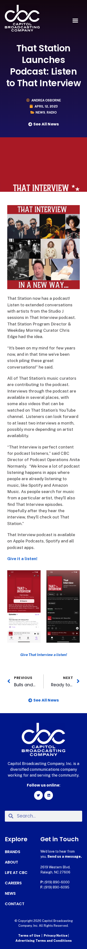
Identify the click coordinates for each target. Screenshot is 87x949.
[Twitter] (38, 795)
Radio (52, 112)
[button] (75, 20)
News (40, 112)
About (11, 862)
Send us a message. (64, 856)
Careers (13, 883)
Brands (12, 851)
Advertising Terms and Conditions (43, 940)
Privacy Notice (56, 935)
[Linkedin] (48, 795)
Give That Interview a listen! (43, 655)
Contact (14, 904)
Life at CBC (16, 872)
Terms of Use (29, 935)
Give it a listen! (22, 558)
